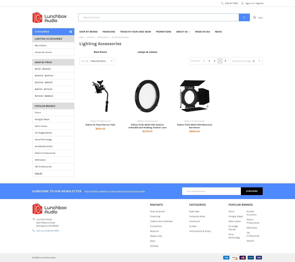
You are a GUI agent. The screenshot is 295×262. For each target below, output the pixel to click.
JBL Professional (43, 166)
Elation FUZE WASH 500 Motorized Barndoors (194, 126)
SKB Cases (40, 160)
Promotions (163, 31)
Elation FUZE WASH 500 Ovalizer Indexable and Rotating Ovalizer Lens (147, 126)
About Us (182, 31)
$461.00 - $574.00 (43, 89)
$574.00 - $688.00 (44, 96)
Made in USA (202, 31)
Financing (109, 31)
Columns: (196, 61)
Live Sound (194, 221)
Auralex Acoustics (44, 146)
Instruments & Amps (200, 231)
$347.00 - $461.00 (43, 82)
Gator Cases (41, 126)
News (218, 31)
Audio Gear (194, 211)
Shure (38, 112)
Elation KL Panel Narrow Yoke (100, 124)
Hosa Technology (43, 139)
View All (38, 173)
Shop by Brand (88, 31)
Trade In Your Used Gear (135, 31)
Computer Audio (197, 216)
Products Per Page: (241, 61)
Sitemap (154, 246)
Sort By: (85, 61)
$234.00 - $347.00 (44, 75)
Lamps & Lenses (43, 52)
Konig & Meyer (42, 119)
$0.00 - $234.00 (43, 69)
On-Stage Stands (43, 132)
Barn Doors (40, 45)
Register (260, 3)
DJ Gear (193, 226)
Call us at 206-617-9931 (47, 231)
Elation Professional (45, 153)
